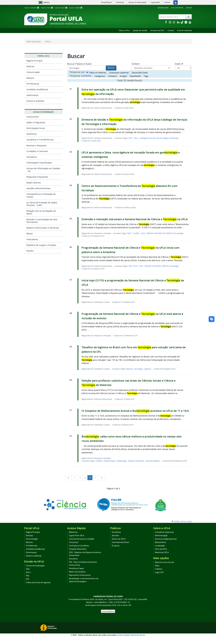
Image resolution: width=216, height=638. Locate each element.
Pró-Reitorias (32, 83)
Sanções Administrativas (38, 188)
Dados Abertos (33, 182)
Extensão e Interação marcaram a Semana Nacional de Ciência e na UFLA (135, 219)
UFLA (136, 138)
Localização (160, 545)
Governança (32, 95)
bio (109, 461)
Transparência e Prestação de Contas (41, 195)
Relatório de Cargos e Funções (41, 245)
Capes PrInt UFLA (76, 535)
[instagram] (170, 22)
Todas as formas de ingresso (38, 582)
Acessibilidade (163, 8)
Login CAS (159, 572)
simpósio (99, 461)
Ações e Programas (35, 122)
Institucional (32, 116)
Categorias (99, 76)
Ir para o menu (47, 8)
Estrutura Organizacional (165, 539)
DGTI (130, 138)
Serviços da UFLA (157, 30)
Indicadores (32, 239)
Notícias (30, 66)
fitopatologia (122, 461)
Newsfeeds (135, 76)
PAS (27, 575)
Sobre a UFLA (124, 30)
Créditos (158, 569)
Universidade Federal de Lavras (131, 635)
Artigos (123, 76)
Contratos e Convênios (79, 545)
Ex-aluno (115, 545)
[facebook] (166, 22)
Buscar (111, 67)
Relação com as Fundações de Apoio (41, 212)
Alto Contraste (177, 8)
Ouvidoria (73, 558)
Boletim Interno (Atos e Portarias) (42, 227)
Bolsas (29, 233)
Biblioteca (73, 532)
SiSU (28, 569)
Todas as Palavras (97, 72)
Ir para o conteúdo (31, 8)
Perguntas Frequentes (37, 176)
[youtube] (190, 22)
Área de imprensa (184, 30)
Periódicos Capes (76, 568)
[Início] (68, 477)
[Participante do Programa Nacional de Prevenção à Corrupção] (160, 504)
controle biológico (152, 461)
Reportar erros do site (164, 562)
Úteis (157, 565)
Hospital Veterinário (77, 549)
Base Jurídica (160, 542)
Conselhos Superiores (164, 532)
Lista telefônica (108, 611)
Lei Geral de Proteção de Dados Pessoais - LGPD (41, 204)
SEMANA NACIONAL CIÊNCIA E (161, 266)
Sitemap (189, 8)
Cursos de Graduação (35, 565)
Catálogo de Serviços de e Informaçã (158, 138)
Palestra (129, 369)
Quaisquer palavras (119, 72)
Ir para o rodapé (75, 8)
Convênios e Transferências (40, 139)
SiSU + (28, 572)
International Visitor (120, 542)
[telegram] (186, 22)
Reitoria (30, 78)
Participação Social (35, 128)
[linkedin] (178, 22)
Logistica (147, 369)
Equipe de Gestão (140, 30)
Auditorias (31, 133)
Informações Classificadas (39, 162)
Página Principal (34, 60)
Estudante (116, 532)
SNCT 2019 (133, 266)
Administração (161, 535)
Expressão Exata (139, 72)
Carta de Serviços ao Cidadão (81, 539)
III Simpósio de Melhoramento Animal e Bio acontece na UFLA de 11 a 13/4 (135, 411)
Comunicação (33, 72)
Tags (145, 76)
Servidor (115, 535)
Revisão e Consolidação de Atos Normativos (41, 220)
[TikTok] (182, 22)
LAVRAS (136, 233)
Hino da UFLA (161, 549)
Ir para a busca (61, 8)
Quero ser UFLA (118, 539)
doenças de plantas (136, 461)
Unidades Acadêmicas (37, 89)
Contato (171, 30)
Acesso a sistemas (35, 100)
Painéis (30, 250)
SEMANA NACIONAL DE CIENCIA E (164, 233)
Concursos (73, 542)
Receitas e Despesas (36, 145)
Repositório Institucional (79, 575)
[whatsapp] (174, 22)
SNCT (129, 233)
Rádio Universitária (77, 572)
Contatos (112, 76)
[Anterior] (74, 477)
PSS (27, 579)
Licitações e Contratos (37, 151)
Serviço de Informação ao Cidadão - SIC (43, 169)
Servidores (31, 157)
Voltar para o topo (183, 521)
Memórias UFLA (162, 552)
